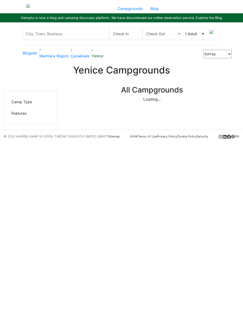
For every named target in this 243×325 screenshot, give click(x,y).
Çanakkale (80, 56)
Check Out (155, 33)
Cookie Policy (186, 136)
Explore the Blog (209, 18)
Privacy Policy (167, 136)
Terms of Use (147, 136)
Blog (154, 8)
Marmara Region (54, 56)
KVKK (134, 136)
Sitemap (114, 136)
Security (202, 136)
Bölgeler (30, 53)
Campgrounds (130, 8)
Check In (121, 33)
